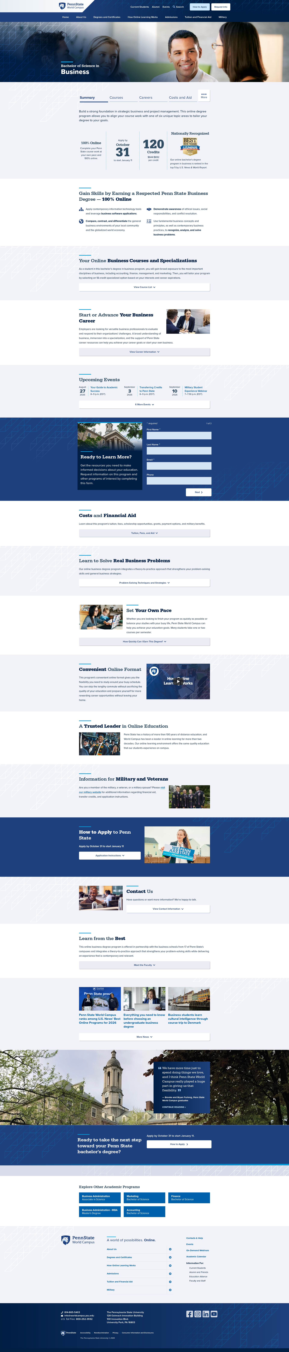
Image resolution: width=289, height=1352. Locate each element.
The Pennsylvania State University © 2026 (97, 1338)
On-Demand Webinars (197, 1250)
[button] (178, 7)
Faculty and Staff (197, 1280)
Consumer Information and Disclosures (138, 1332)
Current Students (140, 7)
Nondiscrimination (101, 1332)
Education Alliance (198, 1276)
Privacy (115, 1332)
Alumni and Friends (198, 1272)
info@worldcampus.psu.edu (79, 1315)
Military (223, 17)
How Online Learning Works (143, 17)
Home (65, 17)
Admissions (171, 17)
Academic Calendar (196, 1256)
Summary (87, 97)
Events (166, 7)
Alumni (156, 7)
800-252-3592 (84, 1319)
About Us (81, 17)
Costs (180, 97)
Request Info (220, 6)
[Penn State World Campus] (71, 6)
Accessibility (85, 1332)
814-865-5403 (72, 1312)
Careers (145, 97)
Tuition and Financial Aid (198, 17)
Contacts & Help (194, 1238)
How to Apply (200, 6)
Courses (116, 97)
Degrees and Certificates (106, 17)
